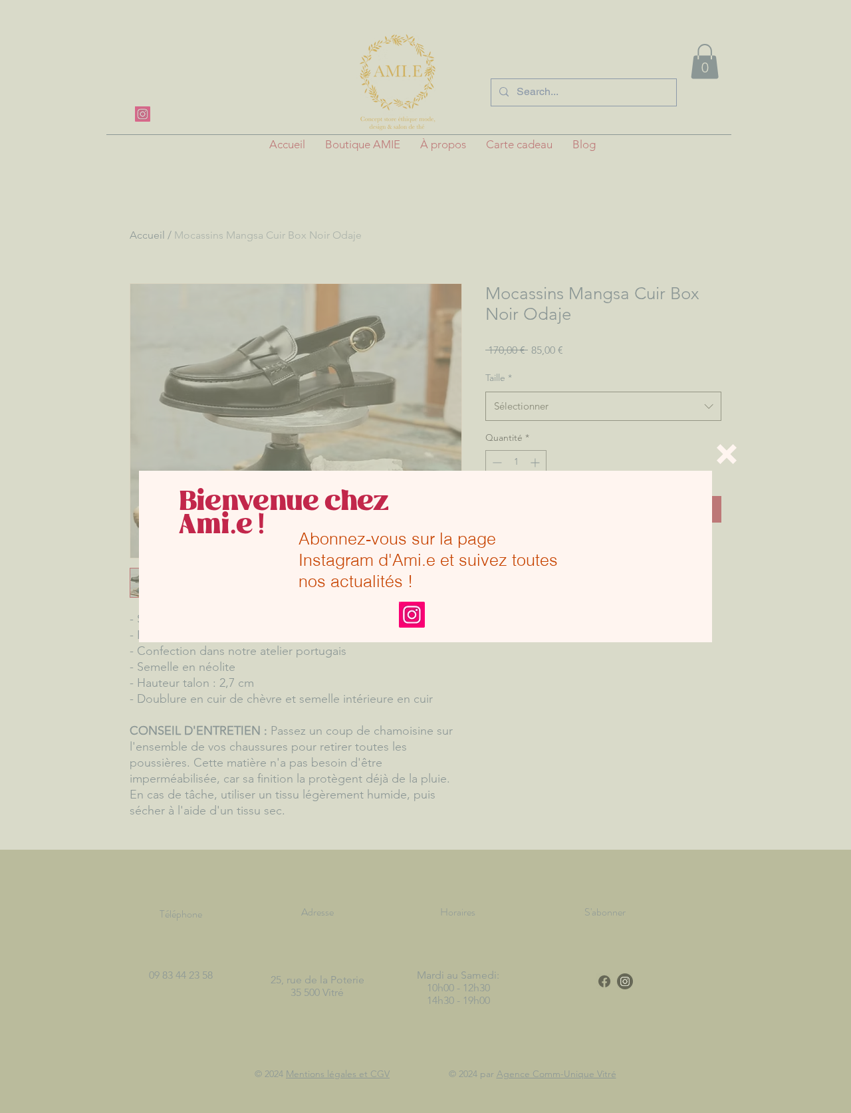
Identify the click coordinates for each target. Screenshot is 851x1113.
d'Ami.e (406, 560)
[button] (727, 454)
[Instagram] (412, 615)
